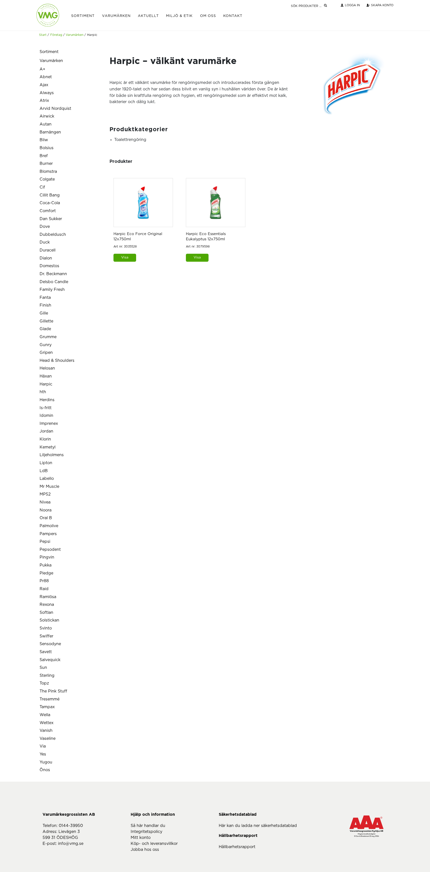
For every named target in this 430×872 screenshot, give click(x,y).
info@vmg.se (70, 844)
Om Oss (208, 16)
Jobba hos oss (145, 850)
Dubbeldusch (53, 235)
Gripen (46, 353)
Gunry (46, 345)
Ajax (44, 85)
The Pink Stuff (53, 691)
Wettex (47, 723)
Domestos (49, 266)
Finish (45, 305)
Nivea (45, 502)
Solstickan (49, 620)
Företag (56, 34)
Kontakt (232, 16)
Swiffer (46, 636)
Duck (45, 242)
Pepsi (45, 542)
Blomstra (48, 172)
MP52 (45, 494)
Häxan (46, 376)
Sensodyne (50, 644)
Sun (43, 668)
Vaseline (47, 739)
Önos (45, 770)
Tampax (47, 707)
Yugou (46, 762)
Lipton (46, 463)
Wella (45, 715)
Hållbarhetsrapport (237, 847)
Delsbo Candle (54, 282)
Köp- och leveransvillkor (154, 844)
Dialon (46, 258)
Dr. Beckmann (53, 274)
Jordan (46, 431)
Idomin (46, 416)
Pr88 (44, 581)
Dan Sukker (51, 219)
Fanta (45, 298)
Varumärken (116, 16)
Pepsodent (50, 550)
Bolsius (47, 148)
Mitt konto (141, 838)
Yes (43, 754)
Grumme (48, 337)
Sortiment (83, 16)
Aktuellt (148, 16)
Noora (46, 510)
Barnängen (50, 132)
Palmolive (49, 526)
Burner (46, 164)
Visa (124, 257)
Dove (45, 227)
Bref (44, 156)
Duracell (47, 250)
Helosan (47, 368)
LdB (44, 471)
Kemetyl (47, 447)
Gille (44, 313)
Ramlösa (48, 597)
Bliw (44, 140)
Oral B (46, 518)
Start (43, 34)
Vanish (46, 731)
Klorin (45, 439)
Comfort (48, 211)
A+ (42, 69)
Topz (44, 683)
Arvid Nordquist (55, 109)
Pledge (46, 573)
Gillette (46, 321)
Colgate (47, 179)
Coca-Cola (50, 203)
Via (43, 746)
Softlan (46, 613)
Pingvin (47, 557)
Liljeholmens (52, 455)
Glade (45, 329)
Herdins (47, 400)
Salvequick (50, 660)
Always (47, 93)
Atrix (44, 101)
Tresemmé (49, 699)
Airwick (47, 116)
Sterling (47, 676)
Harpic (46, 384)
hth (43, 392)
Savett (46, 652)
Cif (42, 187)
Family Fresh (52, 290)
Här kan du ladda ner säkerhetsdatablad (258, 826)
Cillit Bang (50, 195)
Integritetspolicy (146, 832)
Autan (46, 124)
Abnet (46, 77)
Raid (44, 589)
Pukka (46, 565)
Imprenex (49, 424)
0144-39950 (71, 826)
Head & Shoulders (57, 361)
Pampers (48, 534)
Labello (47, 479)
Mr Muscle (49, 487)
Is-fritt (46, 408)
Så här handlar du (148, 826)
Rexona (47, 605)
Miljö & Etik (179, 16)
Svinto (46, 628)
